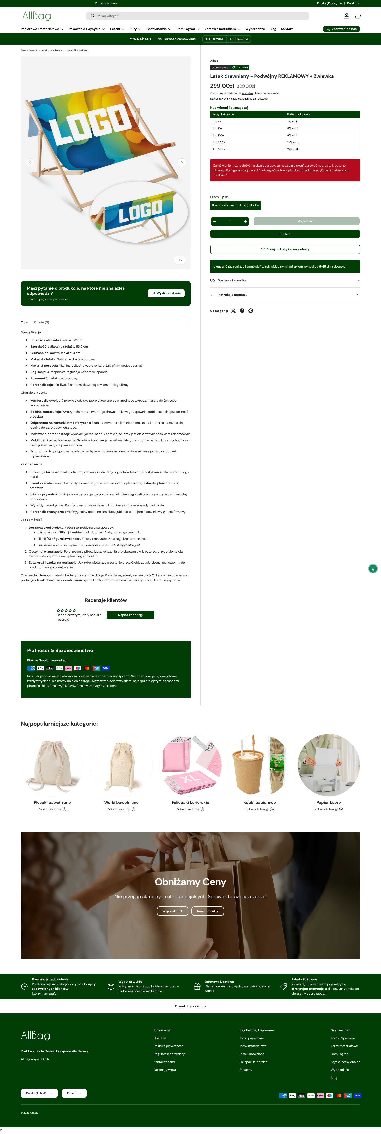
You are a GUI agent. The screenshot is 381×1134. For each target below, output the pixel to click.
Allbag (214, 60)
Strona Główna (29, 50)
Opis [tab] (24, 322)
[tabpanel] (106, 456)
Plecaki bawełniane (52, 802)
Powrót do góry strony (190, 1006)
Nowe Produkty (207, 911)
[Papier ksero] (329, 765)
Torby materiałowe (252, 1046)
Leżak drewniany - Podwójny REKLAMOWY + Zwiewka (65, 50)
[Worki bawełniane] (121, 765)
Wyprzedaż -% (173, 911)
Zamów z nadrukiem (220, 29)
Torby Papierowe (343, 1038)
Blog (273, 29)
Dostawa (160, 1038)
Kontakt (287, 29)
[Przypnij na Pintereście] (250, 310)
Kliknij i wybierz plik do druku (235, 205)
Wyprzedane (306, 221)
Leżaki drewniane (251, 1054)
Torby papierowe (251, 1038)
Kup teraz (285, 234)
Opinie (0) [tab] (41, 322)
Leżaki (115, 29)
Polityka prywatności (169, 1046)
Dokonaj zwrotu (165, 1070)
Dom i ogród (185, 29)
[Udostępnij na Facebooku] (242, 310)
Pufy (133, 29)
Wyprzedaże (255, 29)
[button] (373, 568)
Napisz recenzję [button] (130, 615)
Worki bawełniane (121, 802)
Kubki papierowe (259, 802)
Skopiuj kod (241, 39)
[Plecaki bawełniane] (52, 765)
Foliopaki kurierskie (190, 802)
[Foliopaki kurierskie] (190, 765)
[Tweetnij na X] (233, 310)
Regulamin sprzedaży (169, 1054)
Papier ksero (329, 802)
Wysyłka (247, 93)
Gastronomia (156, 29)
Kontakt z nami (164, 1062)
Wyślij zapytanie (169, 293)
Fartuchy (245, 1070)
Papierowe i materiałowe (40, 29)
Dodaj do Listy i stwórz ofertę (287, 249)
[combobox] (197, 16)
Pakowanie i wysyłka (84, 29)
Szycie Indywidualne (345, 1062)
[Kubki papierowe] (259, 765)
